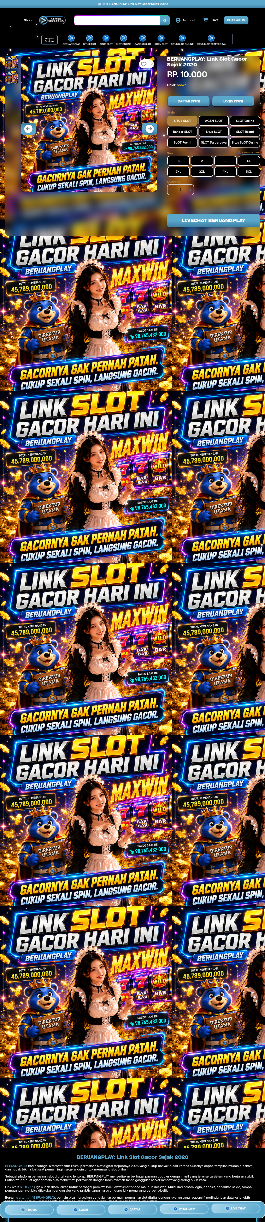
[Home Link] (53, 20)
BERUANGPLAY (16, 1166)
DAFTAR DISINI (189, 101)
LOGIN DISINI (233, 101)
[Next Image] (149, 129)
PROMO (32, 1208)
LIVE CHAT (238, 1208)
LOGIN (83, 1208)
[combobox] (117, 20)
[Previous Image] (28, 129)
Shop (28, 20)
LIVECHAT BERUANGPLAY (213, 220)
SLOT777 (26, 1187)
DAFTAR (135, 1208)
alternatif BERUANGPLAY (37, 1197)
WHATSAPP (187, 1208)
